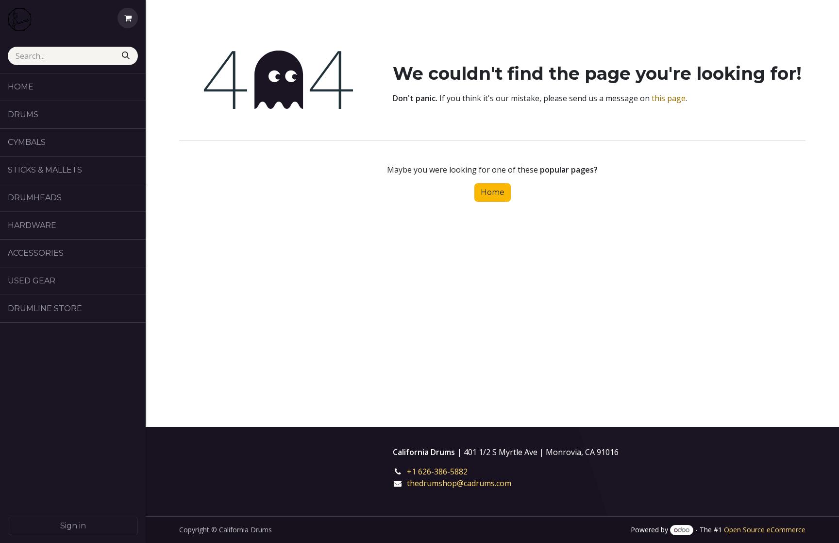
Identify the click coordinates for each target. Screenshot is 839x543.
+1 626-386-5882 (444, 471)
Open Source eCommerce (764, 529)
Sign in (73, 525)
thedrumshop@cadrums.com (459, 483)
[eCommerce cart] (127, 18)
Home (492, 192)
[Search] (127, 56)
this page (669, 98)
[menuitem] (73, 87)
